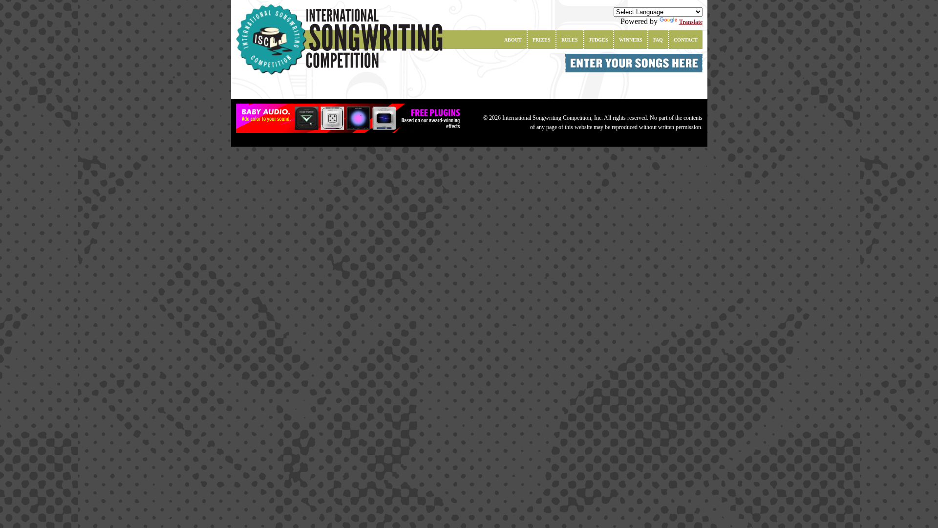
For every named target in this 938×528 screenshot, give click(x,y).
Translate (691, 22)
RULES (569, 40)
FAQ (658, 40)
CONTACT (686, 40)
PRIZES (542, 40)
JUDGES (598, 40)
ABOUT (513, 40)
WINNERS (630, 40)
